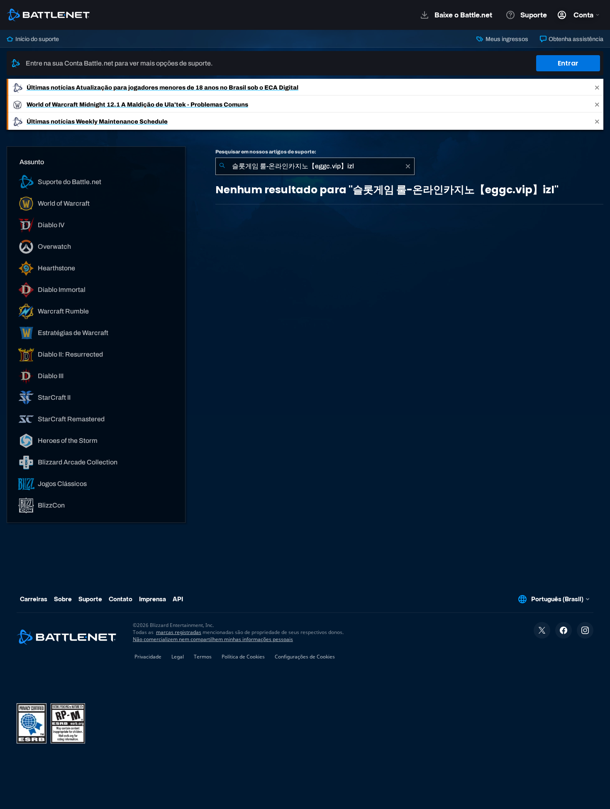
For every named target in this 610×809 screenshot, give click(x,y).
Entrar (568, 63)
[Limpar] (408, 166)
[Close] (597, 87)
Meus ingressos (506, 39)
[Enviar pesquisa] (222, 166)
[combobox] (315, 166)
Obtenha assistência (575, 39)
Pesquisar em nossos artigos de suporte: (265, 152)
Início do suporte (36, 39)
